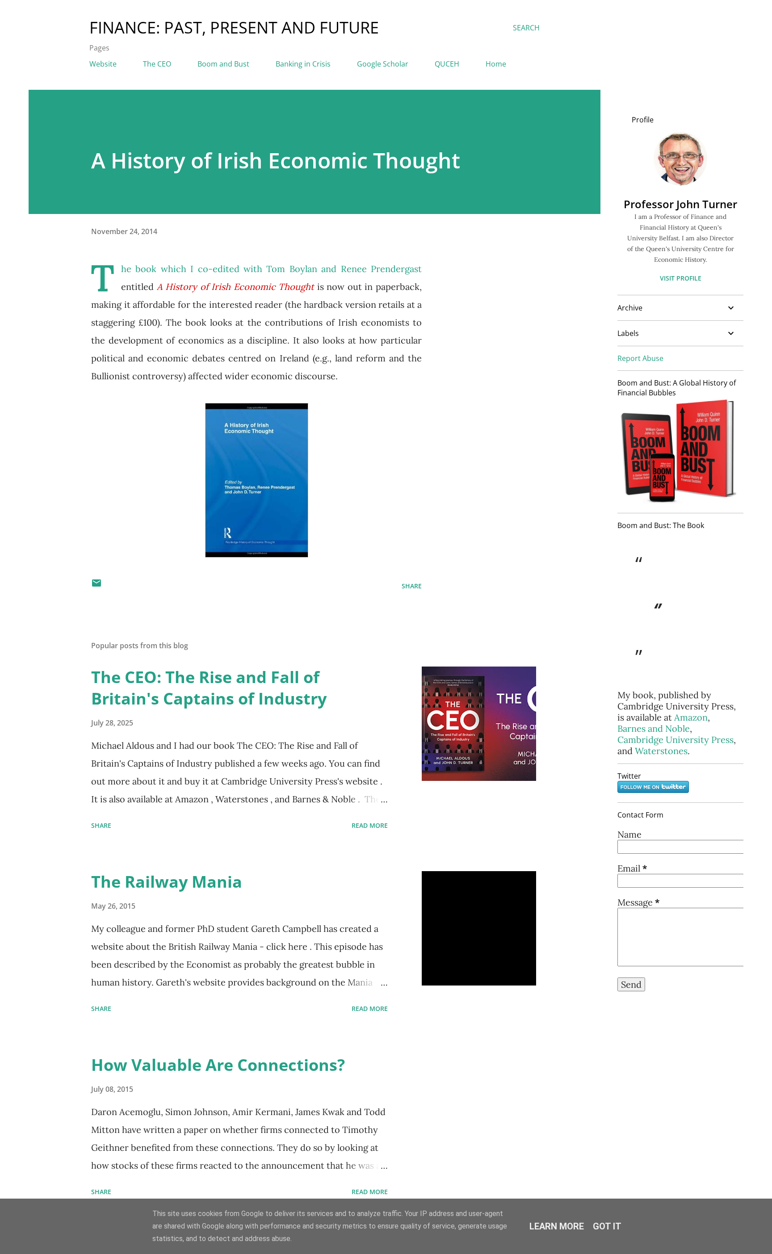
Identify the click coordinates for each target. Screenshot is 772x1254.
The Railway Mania (166, 882)
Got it (607, 1226)
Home (496, 64)
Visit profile (680, 278)
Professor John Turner (680, 204)
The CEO (157, 64)
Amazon (691, 717)
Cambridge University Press (675, 739)
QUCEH (447, 64)
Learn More (556, 1226)
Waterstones (661, 750)
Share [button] (412, 586)
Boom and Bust (223, 64)
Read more (370, 825)
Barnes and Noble (653, 728)
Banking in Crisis (303, 64)
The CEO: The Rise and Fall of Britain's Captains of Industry (209, 687)
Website (103, 64)
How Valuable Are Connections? (218, 1065)
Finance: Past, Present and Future (234, 27)
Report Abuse (640, 358)
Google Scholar (382, 64)
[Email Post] (96, 586)
